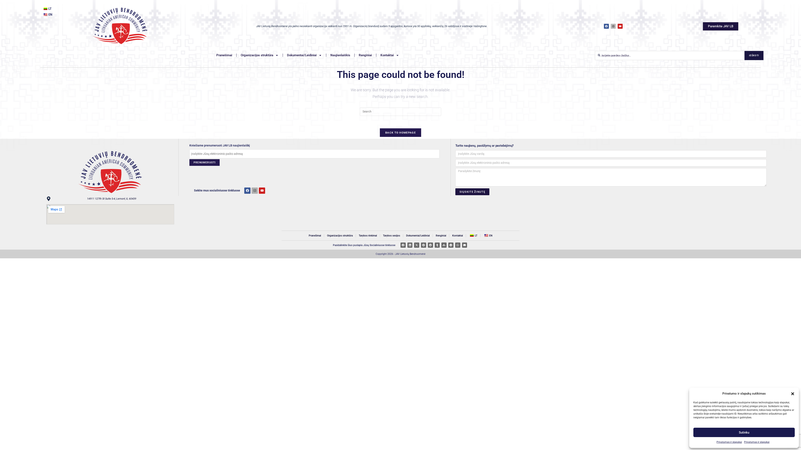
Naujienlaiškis (340, 55)
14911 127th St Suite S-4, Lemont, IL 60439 (111, 198)
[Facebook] (606, 26)
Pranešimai (224, 55)
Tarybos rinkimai (368, 235)
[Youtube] (262, 191)
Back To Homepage (400, 132)
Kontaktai (387, 55)
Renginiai (365, 55)
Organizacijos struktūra (257, 55)
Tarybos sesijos (391, 235)
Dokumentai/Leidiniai (302, 55)
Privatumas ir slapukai (729, 442)
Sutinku (744, 432)
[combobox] (669, 55)
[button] (793, 394)
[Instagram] (613, 26)
